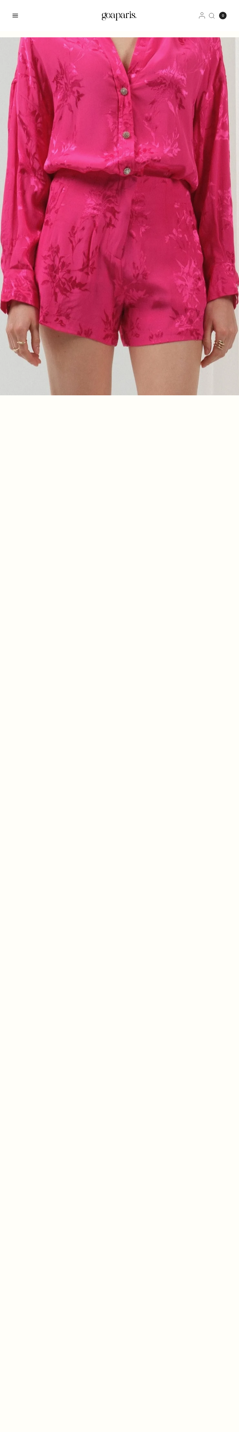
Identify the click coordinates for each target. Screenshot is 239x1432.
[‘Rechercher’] (212, 15)
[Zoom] (119, 216)
